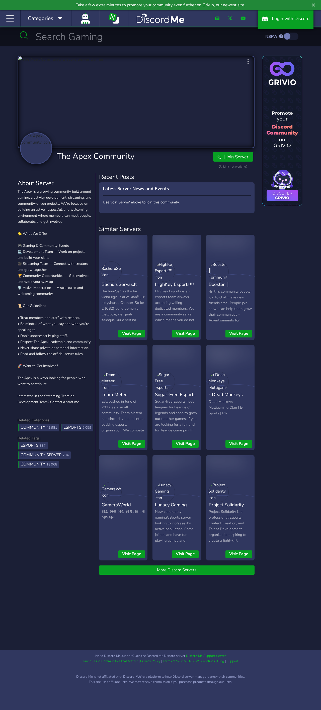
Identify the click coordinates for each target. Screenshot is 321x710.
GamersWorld (116, 505)
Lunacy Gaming (171, 505)
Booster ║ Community (220, 288)
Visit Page (131, 333)
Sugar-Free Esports (175, 394)
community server (45, 455)
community (39, 464)
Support (232, 661)
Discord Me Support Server (206, 656)
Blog (220, 661)
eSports (77, 427)
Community (39, 427)
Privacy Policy (150, 661)
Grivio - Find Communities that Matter (110, 661)
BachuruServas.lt (119, 284)
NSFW (272, 36)
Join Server (237, 157)
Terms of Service (175, 661)
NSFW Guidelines (202, 661)
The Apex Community (95, 156)
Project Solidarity (226, 505)
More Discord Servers (176, 570)
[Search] (24, 35)
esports (33, 445)
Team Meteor (115, 394)
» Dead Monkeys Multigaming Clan (227, 398)
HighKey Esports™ (174, 284)
